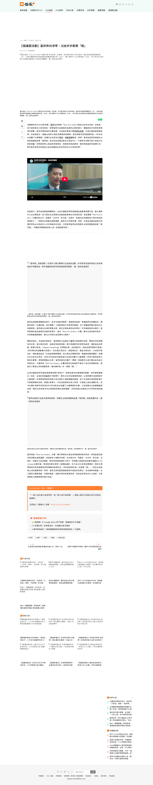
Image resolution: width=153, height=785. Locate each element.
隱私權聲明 (79, 775)
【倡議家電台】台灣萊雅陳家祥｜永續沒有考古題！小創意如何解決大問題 (61, 663)
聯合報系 (88, 775)
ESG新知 (59, 10)
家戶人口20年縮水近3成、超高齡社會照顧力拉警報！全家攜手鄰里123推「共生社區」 (90, 581)
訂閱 (93, 772)
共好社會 (70, 10)
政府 (45, 537)
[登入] (129, 4)
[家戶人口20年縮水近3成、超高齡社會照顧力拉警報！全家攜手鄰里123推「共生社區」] (90, 570)
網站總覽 (112, 775)
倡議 (52, 537)
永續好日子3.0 (36, 10)
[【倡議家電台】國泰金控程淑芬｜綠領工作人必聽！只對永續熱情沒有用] (90, 652)
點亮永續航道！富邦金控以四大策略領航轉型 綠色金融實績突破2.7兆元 (61, 581)
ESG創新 (49, 10)
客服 (52, 775)
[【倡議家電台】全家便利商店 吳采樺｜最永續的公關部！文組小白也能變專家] (62, 627)
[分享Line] (22, 126)
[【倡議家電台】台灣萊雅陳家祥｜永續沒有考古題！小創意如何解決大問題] (62, 652)
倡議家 (25, 40)
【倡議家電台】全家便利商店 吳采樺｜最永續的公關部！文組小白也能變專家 (62, 638)
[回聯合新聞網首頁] (22, 4)
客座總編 (23, 10)
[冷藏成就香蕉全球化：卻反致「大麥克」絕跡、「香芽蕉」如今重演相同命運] (33, 570)
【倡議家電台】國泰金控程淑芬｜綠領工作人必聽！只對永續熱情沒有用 (90, 663)
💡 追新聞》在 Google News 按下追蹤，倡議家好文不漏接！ (57, 522)
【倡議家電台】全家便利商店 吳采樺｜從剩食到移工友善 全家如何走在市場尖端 (90, 638)
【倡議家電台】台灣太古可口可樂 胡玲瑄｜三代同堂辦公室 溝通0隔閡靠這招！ (33, 663)
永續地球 (80, 10)
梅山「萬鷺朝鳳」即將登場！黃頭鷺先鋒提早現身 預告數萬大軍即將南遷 (33, 606)
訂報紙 (96, 775)
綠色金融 (62, 537)
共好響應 (91, 10)
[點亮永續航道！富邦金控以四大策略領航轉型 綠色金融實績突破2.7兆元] (62, 570)
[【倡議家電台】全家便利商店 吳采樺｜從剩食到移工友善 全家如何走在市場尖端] (90, 627)
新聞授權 (58, 775)
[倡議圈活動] (132, 730)
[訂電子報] (126, 4)
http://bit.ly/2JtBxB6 (60, 504)
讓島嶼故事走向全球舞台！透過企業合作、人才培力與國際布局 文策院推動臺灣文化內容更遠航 (33, 638)
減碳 (38, 537)
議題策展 (101, 10)
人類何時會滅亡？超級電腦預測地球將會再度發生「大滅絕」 (57, 529)
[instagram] (120, 4)
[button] (132, 4)
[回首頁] (27, 4)
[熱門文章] (132, 697)
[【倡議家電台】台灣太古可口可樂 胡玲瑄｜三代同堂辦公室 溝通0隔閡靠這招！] (33, 652)
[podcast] (123, 4)
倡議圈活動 (113, 10)
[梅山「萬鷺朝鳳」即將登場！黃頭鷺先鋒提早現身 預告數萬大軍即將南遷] (33, 595)
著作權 (73, 775)
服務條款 (67, 775)
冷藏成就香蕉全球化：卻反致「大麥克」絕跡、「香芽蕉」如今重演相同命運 (33, 581)
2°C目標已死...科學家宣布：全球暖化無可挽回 (51, 525)
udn (21, 40)
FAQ (48, 775)
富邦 (31, 537)
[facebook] (117, 4)
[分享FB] (22, 121)
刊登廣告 (41, 775)
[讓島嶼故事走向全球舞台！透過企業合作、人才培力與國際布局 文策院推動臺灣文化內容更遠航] (33, 627)
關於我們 (103, 775)
